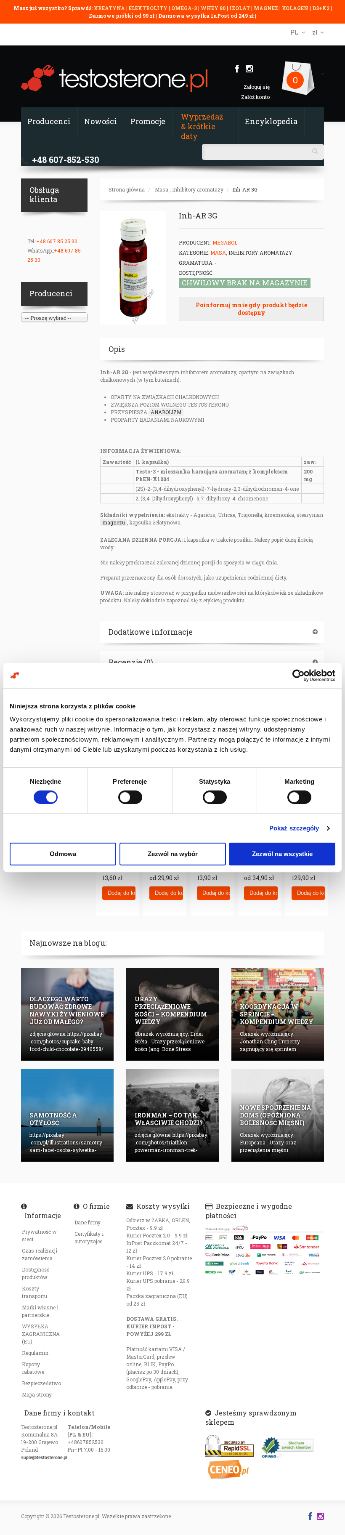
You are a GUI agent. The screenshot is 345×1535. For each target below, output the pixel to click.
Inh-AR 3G (244, 189)
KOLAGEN (296, 8)
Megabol (224, 242)
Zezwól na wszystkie (282, 853)
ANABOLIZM (166, 412)
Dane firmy (87, 1222)
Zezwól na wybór (173, 853)
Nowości (100, 121)
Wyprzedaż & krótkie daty (202, 126)
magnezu (113, 522)
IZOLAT (240, 8)
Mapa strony (37, 1394)
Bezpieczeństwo (41, 1383)
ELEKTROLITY (148, 8)
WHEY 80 (213, 8)
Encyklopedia (271, 121)
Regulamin (35, 1352)
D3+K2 (320, 8)
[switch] (130, 797)
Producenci (49, 121)
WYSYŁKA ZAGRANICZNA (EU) (41, 1334)
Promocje (147, 121)
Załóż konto (255, 96)
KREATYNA (110, 8)
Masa (161, 189)
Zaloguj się (257, 86)
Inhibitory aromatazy (197, 189)
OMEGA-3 (184, 8)
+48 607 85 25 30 (56, 241)
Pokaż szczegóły (294, 828)
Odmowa (63, 853)
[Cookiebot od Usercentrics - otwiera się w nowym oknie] (298, 675)
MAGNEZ (266, 8)
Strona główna (127, 189)
